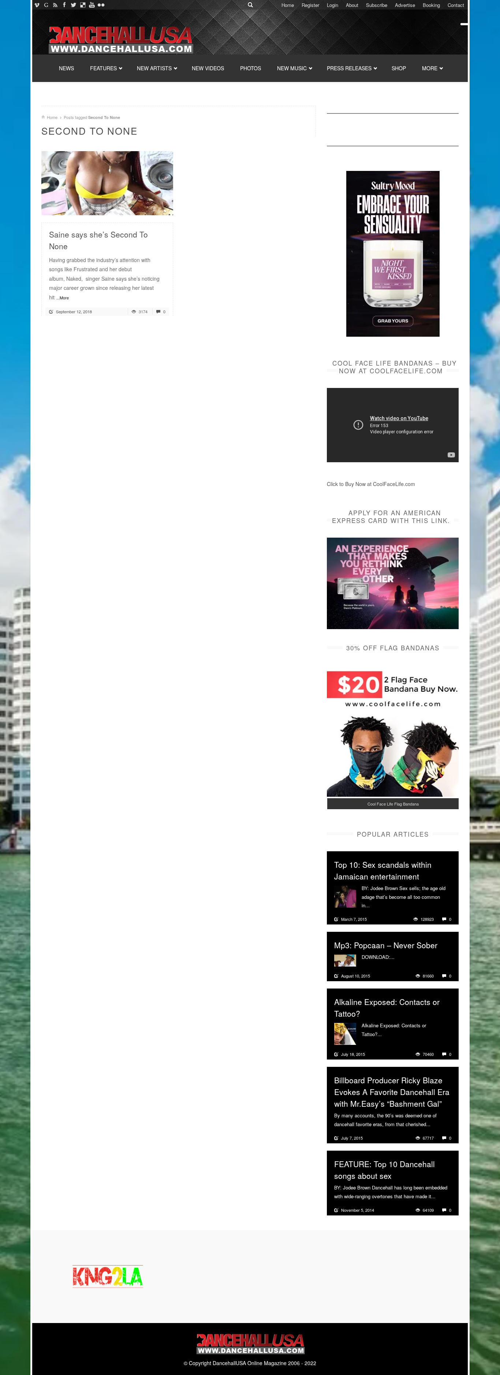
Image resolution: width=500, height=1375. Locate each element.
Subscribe (376, 4)
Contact (456, 4)
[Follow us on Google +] (46, 5)
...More (62, 297)
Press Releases (349, 68)
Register (310, 4)
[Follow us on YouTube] (91, 5)
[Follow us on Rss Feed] (55, 5)
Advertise (405, 4)
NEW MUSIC (292, 68)
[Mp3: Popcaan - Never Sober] (345, 959)
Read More (148, 206)
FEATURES (103, 68)
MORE (429, 68)
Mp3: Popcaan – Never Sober (385, 944)
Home (287, 4)
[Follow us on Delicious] (82, 5)
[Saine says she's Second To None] (107, 182)
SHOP (399, 68)
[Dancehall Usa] (120, 38)
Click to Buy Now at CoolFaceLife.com (371, 483)
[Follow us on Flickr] (100, 5)
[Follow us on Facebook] (64, 5)
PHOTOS (250, 68)
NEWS (66, 68)
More (376, 905)
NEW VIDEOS (208, 68)
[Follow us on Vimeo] (36, 5)
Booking (431, 4)
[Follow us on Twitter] (73, 5)
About (352, 4)
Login (332, 4)
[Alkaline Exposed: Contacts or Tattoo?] (345, 1033)
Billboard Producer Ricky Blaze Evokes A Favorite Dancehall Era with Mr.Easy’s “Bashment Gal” (391, 1092)
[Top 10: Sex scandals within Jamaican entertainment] (345, 896)
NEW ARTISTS (154, 68)
